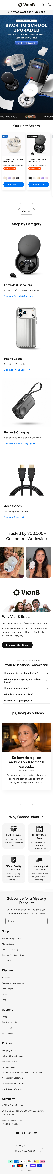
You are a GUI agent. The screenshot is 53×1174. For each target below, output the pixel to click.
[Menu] (3, 5)
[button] (43, 5)
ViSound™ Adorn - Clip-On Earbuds (13, 160)
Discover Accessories (15, 517)
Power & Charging (10, 949)
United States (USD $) (25, 1151)
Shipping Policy (9, 1050)
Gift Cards (6, 960)
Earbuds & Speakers (11, 938)
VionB (30, 1171)
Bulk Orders (7, 989)
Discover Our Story (17, 645)
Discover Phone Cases (15, 369)
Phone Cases (8, 944)
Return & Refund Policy (12, 1056)
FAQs (4, 1017)
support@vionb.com (12, 1120)
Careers (5, 994)
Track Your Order (10, 1022)
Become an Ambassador (13, 983)
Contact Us (7, 1028)
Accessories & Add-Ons (13, 955)
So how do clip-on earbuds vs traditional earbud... (26, 762)
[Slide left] (21, 203)
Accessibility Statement (12, 1078)
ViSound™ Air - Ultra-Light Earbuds (37, 160)
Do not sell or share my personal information (22, 1072)
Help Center (7, 1033)
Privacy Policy (8, 1067)
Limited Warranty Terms (13, 1083)
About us (6, 978)
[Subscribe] (44, 921)
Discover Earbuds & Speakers (18, 296)
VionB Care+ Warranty (12, 1089)
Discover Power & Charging (18, 443)
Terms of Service (9, 1061)
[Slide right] (32, 203)
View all (26, 211)
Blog (4, 999)
